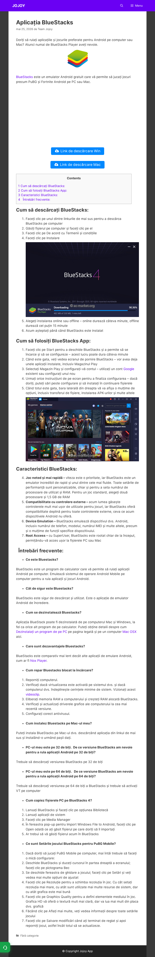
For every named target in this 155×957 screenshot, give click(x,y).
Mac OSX (129, 632)
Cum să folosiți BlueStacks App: (42, 190)
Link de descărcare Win (80, 151)
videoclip (32, 694)
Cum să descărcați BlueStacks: (41, 186)
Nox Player (37, 660)
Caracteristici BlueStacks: (38, 195)
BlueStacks (24, 77)
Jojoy (18, 5)
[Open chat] (5, 947)
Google (128, 369)
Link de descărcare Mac (80, 164)
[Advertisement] (77, 115)
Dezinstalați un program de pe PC (41, 632)
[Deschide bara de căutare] (121, 5)
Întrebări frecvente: (34, 199)
